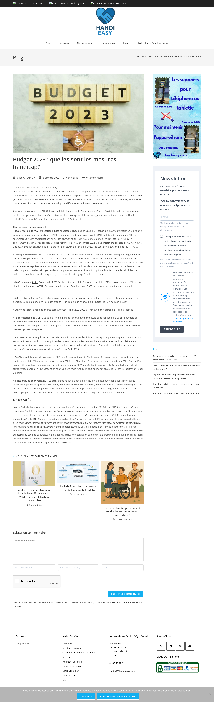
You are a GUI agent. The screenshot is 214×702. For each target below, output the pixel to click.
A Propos (67, 657)
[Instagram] (180, 646)
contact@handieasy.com (71, 3)
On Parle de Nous (71, 666)
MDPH (39, 317)
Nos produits (22, 643)
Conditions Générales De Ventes (79, 652)
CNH (35, 418)
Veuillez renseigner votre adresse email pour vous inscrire (175, 205)
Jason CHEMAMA (26, 177)
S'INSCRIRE (171, 329)
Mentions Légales (71, 647)
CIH (114, 415)
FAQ (64, 679)
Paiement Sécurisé (72, 661)
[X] (161, 646)
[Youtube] (189, 646)
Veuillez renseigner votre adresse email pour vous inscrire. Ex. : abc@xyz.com (174, 226)
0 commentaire (94, 177)
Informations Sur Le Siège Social (128, 636)
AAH (37, 230)
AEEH (126, 361)
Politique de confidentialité (118, 696)
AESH (35, 282)
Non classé (72, 177)
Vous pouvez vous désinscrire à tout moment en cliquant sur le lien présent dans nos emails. (176, 263)
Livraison (67, 643)
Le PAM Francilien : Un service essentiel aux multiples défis (78, 488)
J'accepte (86, 696)
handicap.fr (50, 187)
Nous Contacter (70, 670)
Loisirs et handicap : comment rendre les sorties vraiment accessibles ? (122, 511)
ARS (68, 361)
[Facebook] (170, 646)
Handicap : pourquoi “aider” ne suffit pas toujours (176, 393)
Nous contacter (118, 3)
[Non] (210, 694)
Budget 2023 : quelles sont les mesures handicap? (178, 56)
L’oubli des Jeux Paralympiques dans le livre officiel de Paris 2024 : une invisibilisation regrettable (34, 495)
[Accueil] (138, 56)
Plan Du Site (68, 675)
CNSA (45, 321)
